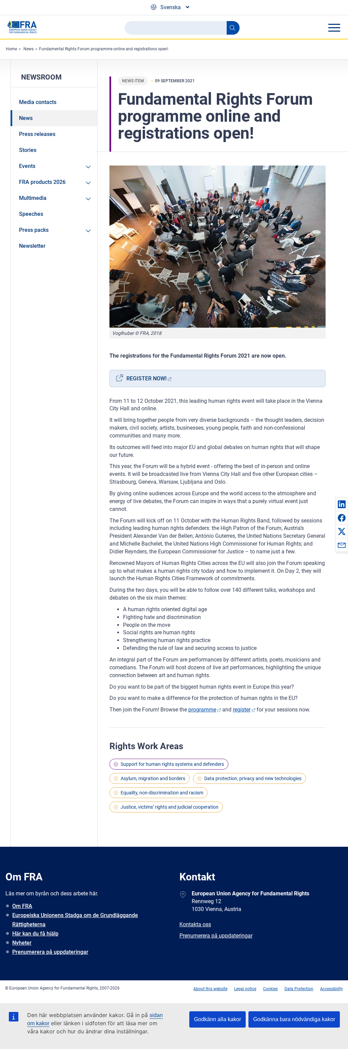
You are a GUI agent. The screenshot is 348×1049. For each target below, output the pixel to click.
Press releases (37, 134)
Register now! (146, 378)
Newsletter (32, 246)
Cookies (270, 988)
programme (202, 709)
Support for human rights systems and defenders (172, 764)
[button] (341, 504)
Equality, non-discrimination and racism (162, 792)
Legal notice (245, 988)
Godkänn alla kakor (217, 1019)
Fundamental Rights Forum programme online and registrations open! (103, 49)
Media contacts (37, 102)
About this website (210, 988)
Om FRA (22, 906)
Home (11, 49)
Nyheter (22, 943)
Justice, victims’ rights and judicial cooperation (170, 807)
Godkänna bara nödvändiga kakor (294, 1019)
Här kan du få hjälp (35, 933)
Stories (27, 150)
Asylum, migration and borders (153, 778)
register (241, 709)
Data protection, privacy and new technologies (252, 778)
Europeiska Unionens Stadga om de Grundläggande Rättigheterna (75, 920)
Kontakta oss (195, 924)
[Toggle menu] (334, 27)
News (28, 49)
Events (27, 166)
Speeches (31, 214)
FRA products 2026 (42, 182)
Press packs (34, 230)
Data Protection (298, 988)
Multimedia (33, 198)
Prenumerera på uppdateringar (50, 952)
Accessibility (331, 988)
